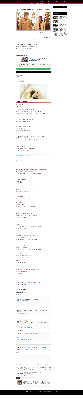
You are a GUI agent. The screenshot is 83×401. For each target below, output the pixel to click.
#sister (18, 301)
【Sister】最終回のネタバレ (21, 74)
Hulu (33, 68)
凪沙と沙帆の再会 (19, 75)
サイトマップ (34, 391)
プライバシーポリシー (40, 391)
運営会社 (30, 391)
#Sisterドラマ (19, 337)
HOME (27, 391)
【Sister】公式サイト (23, 375)
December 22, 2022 (26, 313)
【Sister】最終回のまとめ (20, 81)
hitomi (24, 380)
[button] (66, 10)
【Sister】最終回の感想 (20, 80)
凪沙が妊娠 (18, 76)
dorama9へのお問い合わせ (47, 391)
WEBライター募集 (54, 391)
